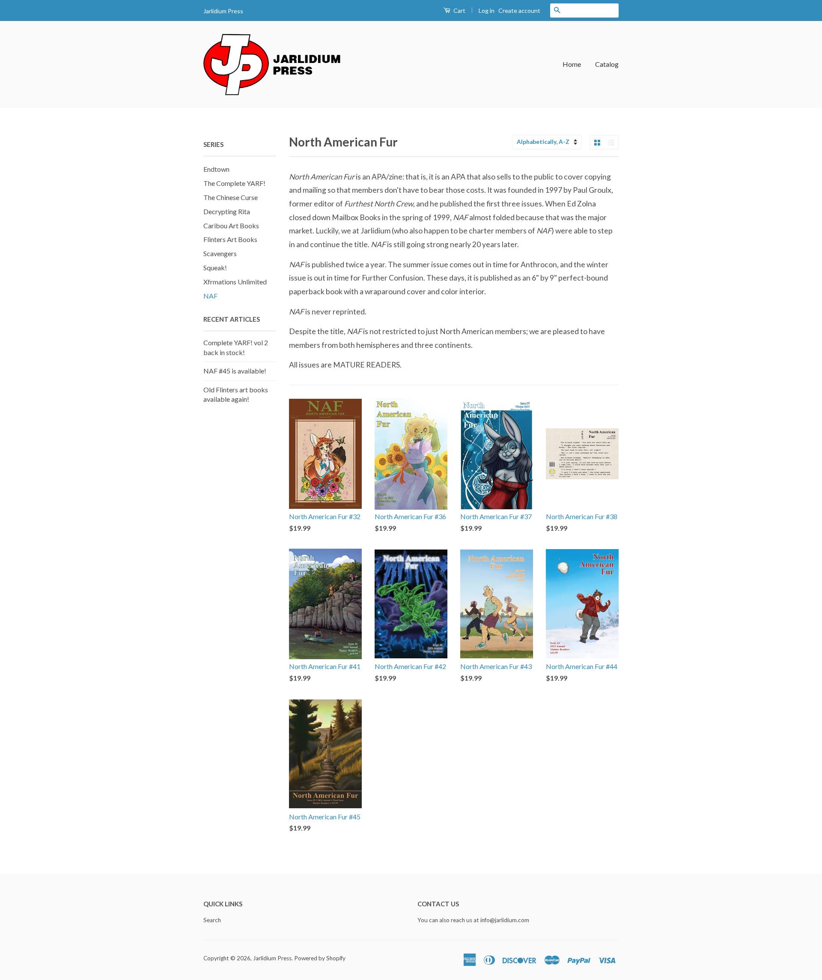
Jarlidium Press (272, 958)
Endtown (216, 169)
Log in (486, 10)
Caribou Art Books (231, 225)
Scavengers (220, 253)
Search (212, 920)
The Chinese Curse (230, 197)
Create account (519, 10)
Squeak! (215, 267)
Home (572, 64)
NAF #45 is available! (234, 371)
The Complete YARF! (234, 183)
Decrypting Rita (226, 211)
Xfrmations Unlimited (235, 282)
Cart (458, 10)
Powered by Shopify (319, 958)
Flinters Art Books (230, 239)
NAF (210, 296)
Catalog (607, 64)
